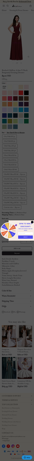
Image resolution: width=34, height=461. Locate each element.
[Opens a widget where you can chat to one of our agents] (27, 457)
